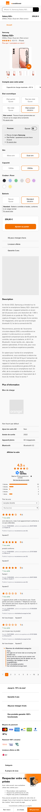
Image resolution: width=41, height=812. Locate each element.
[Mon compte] (34, 3)
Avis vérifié (7, 517)
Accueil (9, 25)
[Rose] (28, 180)
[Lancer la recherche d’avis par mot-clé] (37, 508)
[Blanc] (4, 186)
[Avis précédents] (3, 674)
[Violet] (34, 180)
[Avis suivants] (38, 674)
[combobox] (17, 9)
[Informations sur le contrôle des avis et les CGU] (31, 476)
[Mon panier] (38, 3)
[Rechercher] (36, 9)
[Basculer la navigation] (3, 3)
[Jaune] (10, 186)
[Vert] (16, 180)
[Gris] (22, 180)
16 (34, 675)
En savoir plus (8, 120)
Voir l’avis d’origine (7, 618)
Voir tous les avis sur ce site (21, 480)
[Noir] (4, 180)
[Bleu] (10, 180)
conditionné (16, 3)
